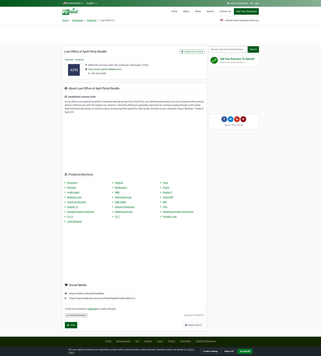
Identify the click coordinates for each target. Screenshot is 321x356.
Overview (69, 59)
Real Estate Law (123, 197)
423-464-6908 (98, 73)
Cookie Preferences (206, 341)
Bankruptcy (121, 187)
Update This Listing (193, 51)
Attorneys (72, 182)
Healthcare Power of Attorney (178, 211)
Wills (117, 192)
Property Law (170, 216)
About (186, 11)
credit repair (73, 192)
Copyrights (185, 341)
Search (210, 11)
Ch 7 (117, 216)
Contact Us (225, 11)
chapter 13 (72, 207)
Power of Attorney (76, 202)
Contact (148, 341)
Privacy (171, 341)
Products (79, 59)
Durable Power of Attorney (80, 211)
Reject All (229, 351)
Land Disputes (74, 221)
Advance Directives (124, 207)
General (119, 182)
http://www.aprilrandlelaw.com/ (105, 69)
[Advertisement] (160, 33)
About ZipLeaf (123, 341)
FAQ (137, 341)
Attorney (71, 187)
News (198, 11)
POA (165, 207)
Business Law (74, 197)
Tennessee (77, 20)
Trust (165, 182)
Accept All (245, 351)
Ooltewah (92, 20)
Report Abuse (195, 325)
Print (72, 325)
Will (164, 202)
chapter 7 (168, 192)
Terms (160, 341)
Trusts (166, 187)
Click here (92, 308)
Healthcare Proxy (124, 211)
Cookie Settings (210, 351)
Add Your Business (246, 11)
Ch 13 (70, 216)
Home (174, 11)
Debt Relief (120, 202)
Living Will (168, 197)
